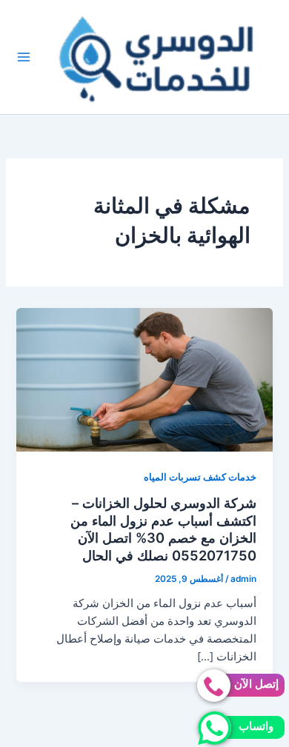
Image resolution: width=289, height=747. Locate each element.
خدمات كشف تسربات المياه (200, 477)
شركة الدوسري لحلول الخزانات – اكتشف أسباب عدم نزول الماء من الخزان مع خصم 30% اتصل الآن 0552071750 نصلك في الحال (163, 529)
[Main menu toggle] (24, 57)
